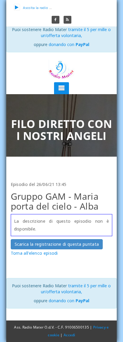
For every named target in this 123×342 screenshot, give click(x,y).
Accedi (69, 335)
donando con (69, 44)
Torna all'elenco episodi (34, 253)
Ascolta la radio (35, 7)
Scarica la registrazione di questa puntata (57, 244)
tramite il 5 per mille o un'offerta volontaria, (76, 32)
